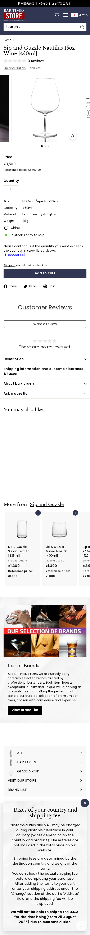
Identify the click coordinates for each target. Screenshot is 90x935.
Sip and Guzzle (15, 68)
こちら (67, 3)
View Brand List (25, 709)
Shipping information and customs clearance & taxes (44, 371)
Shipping (9, 265)
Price (8, 157)
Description (14, 359)
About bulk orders (19, 383)
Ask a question (17, 393)
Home (7, 40)
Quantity (11, 180)
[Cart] (57, 15)
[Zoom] (72, 136)
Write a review (45, 324)
